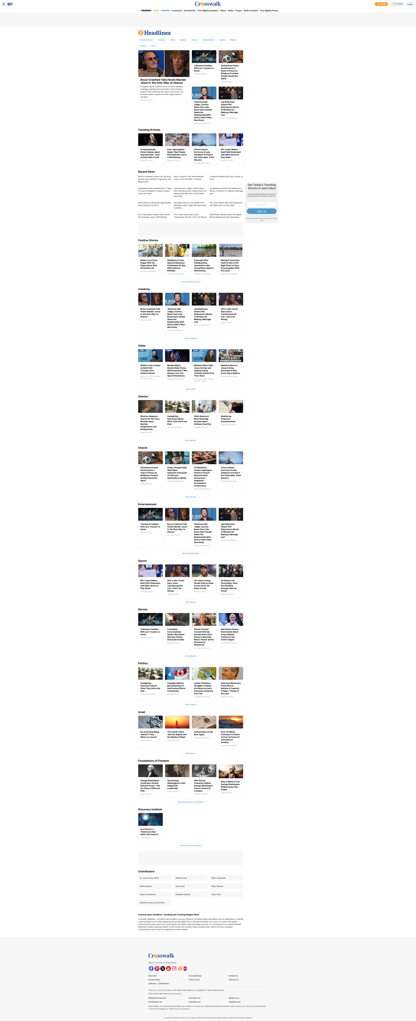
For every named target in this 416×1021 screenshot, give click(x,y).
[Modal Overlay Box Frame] (208, 510)
